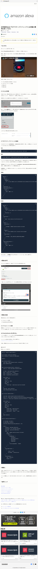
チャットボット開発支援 (6, 506)
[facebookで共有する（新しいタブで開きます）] (34, 34)
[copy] (35, 150)
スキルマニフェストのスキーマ (6, 490)
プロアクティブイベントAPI (5, 256)
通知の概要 (3, 486)
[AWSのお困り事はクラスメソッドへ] (19, 520)
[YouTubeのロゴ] (35, 564)
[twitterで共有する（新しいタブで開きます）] (36, 34)
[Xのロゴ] (33, 564)
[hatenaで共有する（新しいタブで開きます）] (32, 34)
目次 (35, 3)
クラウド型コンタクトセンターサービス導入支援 (10, 508)
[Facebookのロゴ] (31, 564)
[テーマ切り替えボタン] (37, 1)
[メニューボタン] (1, 1)
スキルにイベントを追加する (6, 491)
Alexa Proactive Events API (5, 493)
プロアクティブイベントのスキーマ (7, 340)
